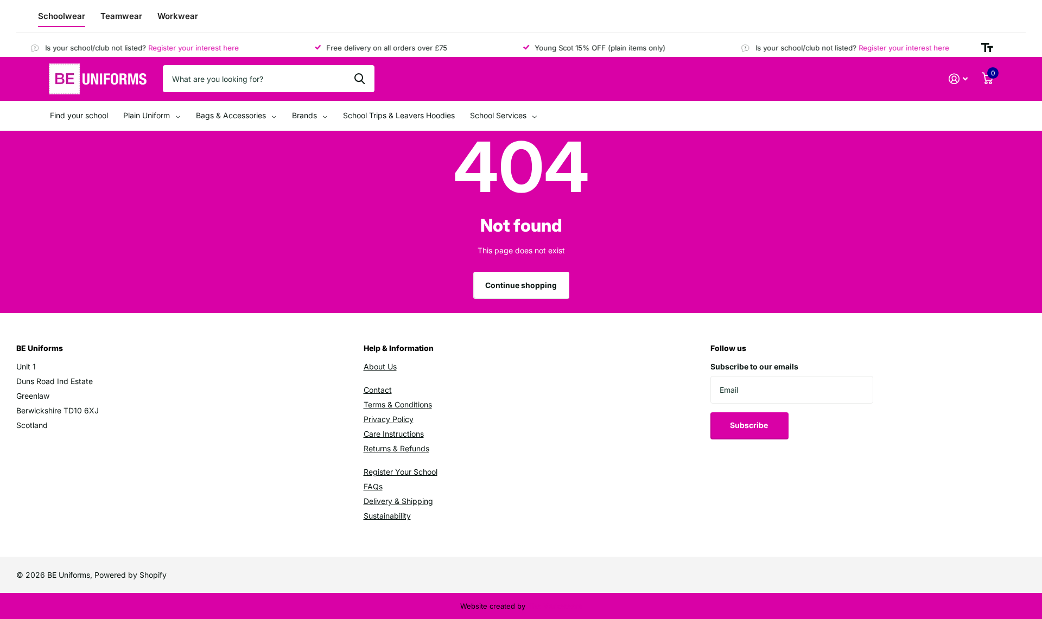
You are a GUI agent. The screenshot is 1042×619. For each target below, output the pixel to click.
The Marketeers (555, 606)
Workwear (177, 16)
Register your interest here (187, 47)
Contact (378, 389)
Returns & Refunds (396, 448)
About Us (380, 366)
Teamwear (121, 16)
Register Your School (400, 471)
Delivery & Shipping (398, 501)
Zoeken (359, 78)
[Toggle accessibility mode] (987, 48)
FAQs (373, 486)
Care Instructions (394, 433)
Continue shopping (521, 285)
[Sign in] (958, 79)
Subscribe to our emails (754, 366)
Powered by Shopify (130, 574)
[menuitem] (79, 116)
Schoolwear (61, 16)
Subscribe (750, 425)
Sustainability (387, 515)
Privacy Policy (389, 419)
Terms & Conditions (398, 404)
